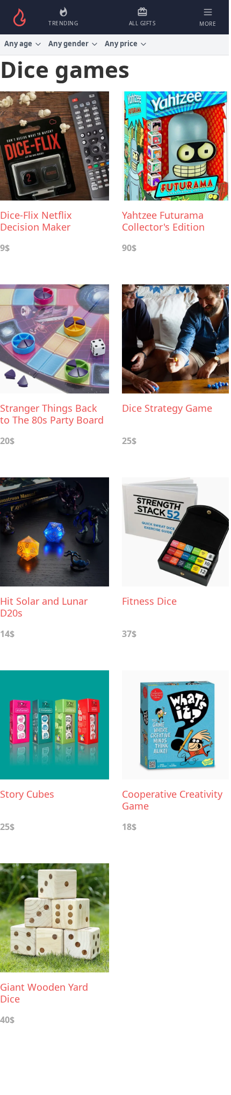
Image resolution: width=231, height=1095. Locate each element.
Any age (18, 43)
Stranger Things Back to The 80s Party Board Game (52, 414)
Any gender (68, 43)
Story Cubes (27, 794)
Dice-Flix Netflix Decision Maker (36, 221)
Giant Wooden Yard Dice (44, 993)
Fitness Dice (149, 601)
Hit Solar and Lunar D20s (44, 607)
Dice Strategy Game (167, 408)
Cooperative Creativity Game (172, 800)
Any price (121, 43)
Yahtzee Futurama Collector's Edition (163, 221)
